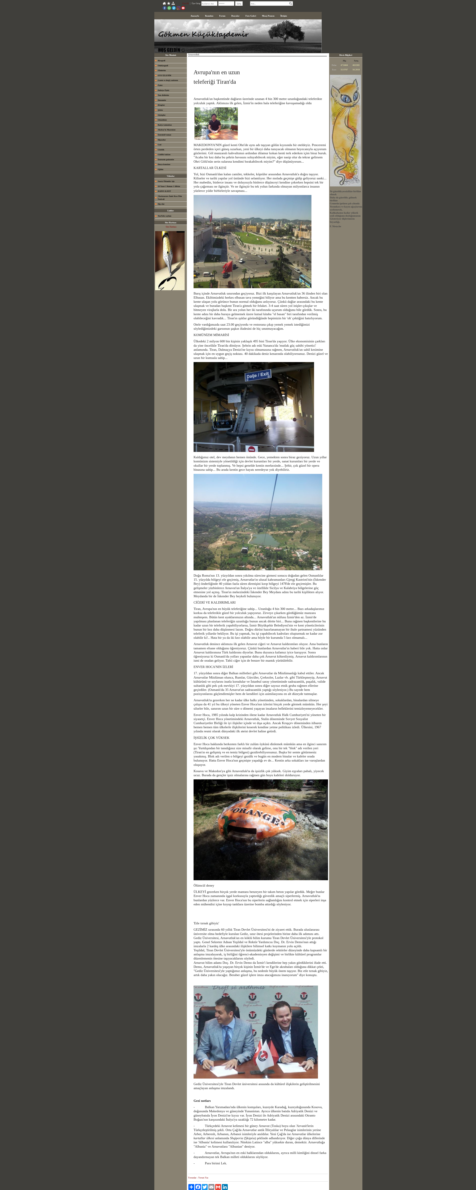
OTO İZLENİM (164, 75)
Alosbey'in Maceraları (167, 130)
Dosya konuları (164, 164)
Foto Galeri (250, 16)
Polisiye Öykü (163, 90)
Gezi (159, 145)
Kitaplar (161, 105)
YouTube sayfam (164, 216)
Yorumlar (192, 1177)
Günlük (161, 150)
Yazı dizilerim (163, 95)
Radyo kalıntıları (165, 125)
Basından (209, 16)
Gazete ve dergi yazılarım (168, 80)
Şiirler (160, 110)
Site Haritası (171, 226)
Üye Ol (185, 3)
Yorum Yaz (203, 1177)
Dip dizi (161, 204)
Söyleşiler (161, 115)
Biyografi (161, 61)
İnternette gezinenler (166, 160)
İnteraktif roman (164, 135)
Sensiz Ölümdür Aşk (166, 181)
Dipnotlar (162, 140)
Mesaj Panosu (268, 16)
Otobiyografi (163, 66)
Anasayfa (195, 16)
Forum (222, 16)
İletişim (283, 16)
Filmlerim (162, 70)
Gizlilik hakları (164, 154)
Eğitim (160, 169)
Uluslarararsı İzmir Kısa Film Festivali (170, 197)
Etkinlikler (162, 120)
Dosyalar (235, 16)
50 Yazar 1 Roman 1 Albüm (169, 186)
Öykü (160, 85)
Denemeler (162, 100)
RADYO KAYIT (164, 191)
